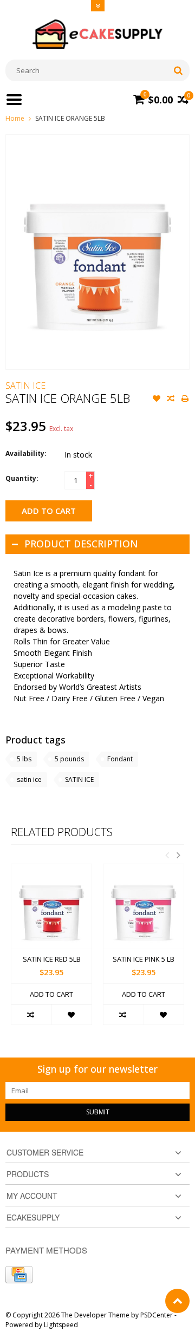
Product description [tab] (81, 543)
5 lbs (24, 758)
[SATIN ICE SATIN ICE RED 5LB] (51, 906)
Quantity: (21, 478)
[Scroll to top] (177, 1301)
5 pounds (69, 758)
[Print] (185, 399)
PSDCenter (156, 1315)
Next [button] (178, 855)
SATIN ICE (25, 385)
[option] (51, 950)
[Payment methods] (18, 1274)
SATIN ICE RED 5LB (52, 959)
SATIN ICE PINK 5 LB (143, 959)
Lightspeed (61, 1324)
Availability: (26, 453)
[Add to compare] (171, 399)
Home (14, 118)
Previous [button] (167, 855)
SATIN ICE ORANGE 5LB (70, 118)
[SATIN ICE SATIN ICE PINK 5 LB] (143, 906)
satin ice (29, 779)
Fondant (120, 758)
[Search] (178, 70)
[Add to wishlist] (156, 399)
